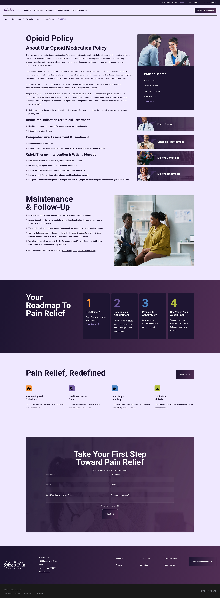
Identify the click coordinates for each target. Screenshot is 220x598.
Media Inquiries (169, 565)
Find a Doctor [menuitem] (63, 10)
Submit (108, 514)
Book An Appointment (205, 10)
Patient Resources (170, 558)
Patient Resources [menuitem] (79, 10)
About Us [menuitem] (28, 10)
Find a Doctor (91, 324)
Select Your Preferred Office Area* (59, 495)
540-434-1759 (44, 557)
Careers (119, 565)
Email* (48, 485)
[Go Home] (6, 19)
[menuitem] (165, 80)
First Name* (50, 475)
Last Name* (115, 475)
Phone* (114, 485)
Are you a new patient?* (120, 495)
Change (181, 2)
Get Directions (44, 571)
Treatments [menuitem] (51, 10)
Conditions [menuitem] (38, 10)
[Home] (9, 10)
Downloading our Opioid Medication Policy (78, 251)
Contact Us (144, 565)
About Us (183, 375)
